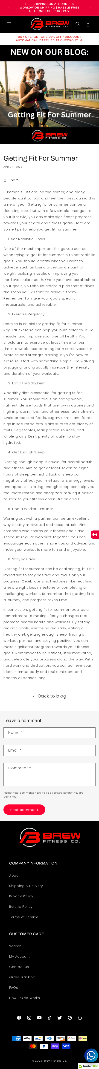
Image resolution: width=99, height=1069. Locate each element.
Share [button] (14, 180)
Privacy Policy (21, 896)
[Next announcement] (90, 8)
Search (15, 946)
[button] (9, 24)
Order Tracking (22, 977)
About (14, 875)
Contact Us (19, 967)
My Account (19, 956)
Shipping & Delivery (26, 886)
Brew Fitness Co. (55, 1061)
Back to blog (52, 696)
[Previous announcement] (8, 8)
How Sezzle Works (24, 998)
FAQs (13, 987)
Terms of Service (23, 917)
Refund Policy (21, 906)
